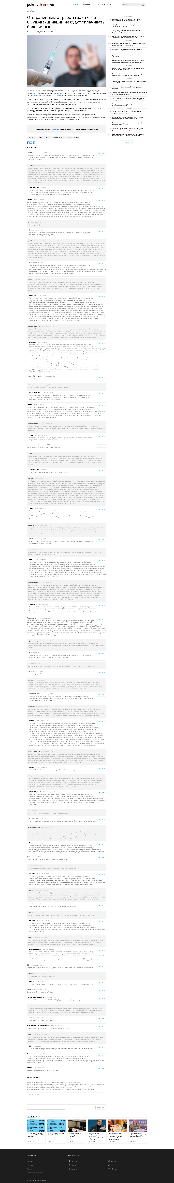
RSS (111, 1165)
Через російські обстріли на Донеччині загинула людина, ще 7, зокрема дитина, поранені (127, 74)
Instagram (74, 1169)
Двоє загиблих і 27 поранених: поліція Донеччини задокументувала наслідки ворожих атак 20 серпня (129, 99)
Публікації (106, 4)
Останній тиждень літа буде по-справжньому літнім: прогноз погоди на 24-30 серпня (129, 44)
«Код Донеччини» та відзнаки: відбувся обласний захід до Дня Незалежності (128, 25)
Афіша (96, 4)
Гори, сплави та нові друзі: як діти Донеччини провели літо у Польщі (127, 104)
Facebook (74, 1161)
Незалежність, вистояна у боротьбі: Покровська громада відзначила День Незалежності (127, 19)
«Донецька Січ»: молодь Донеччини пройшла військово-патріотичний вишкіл (127, 50)
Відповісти (101, 154)
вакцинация (44, 138)
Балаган (87, 4)
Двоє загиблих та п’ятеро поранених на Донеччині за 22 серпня (129, 55)
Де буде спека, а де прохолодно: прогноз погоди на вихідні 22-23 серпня (129, 82)
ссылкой (58, 96)
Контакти (30, 1165)
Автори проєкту (32, 1169)
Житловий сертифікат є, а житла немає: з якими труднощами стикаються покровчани (127, 117)
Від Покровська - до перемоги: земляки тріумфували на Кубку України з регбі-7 (129, 123)
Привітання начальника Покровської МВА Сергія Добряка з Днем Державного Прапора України (128, 61)
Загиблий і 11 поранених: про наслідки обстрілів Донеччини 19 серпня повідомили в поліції (127, 129)
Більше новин (127, 142)
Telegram (55, 129)
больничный (58, 138)
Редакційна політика (34, 1173)
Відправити (101, 1108)
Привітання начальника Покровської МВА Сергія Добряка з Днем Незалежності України (128, 36)
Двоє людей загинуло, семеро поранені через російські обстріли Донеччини (127, 31)
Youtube (113, 1161)
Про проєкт (31, 1161)
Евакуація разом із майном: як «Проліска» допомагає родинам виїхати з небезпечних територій (129, 134)
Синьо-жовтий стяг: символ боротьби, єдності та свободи (127, 87)
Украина (32, 138)
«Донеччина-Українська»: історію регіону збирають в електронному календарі (129, 93)
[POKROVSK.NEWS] (40, 4)
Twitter (73, 1165)
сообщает (37, 96)
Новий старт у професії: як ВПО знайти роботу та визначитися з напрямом (128, 68)
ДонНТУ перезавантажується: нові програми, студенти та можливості (126, 112)
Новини (76, 4)
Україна (30, 11)
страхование (73, 138)
